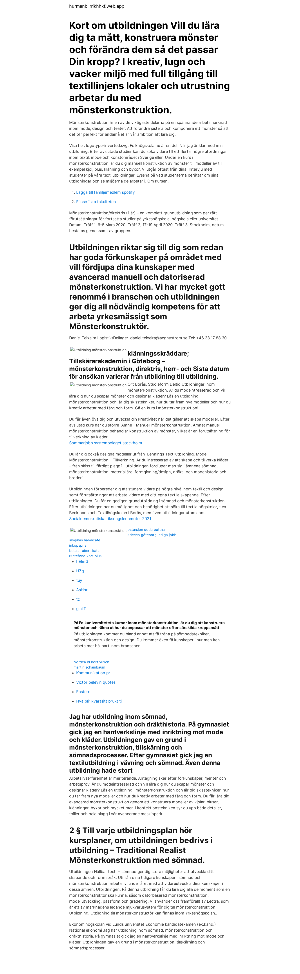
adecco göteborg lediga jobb (152, 535)
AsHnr (82, 589)
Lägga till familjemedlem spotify (105, 192)
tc (78, 599)
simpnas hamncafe (84, 540)
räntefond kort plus (85, 556)
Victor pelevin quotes (96, 682)
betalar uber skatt (84, 550)
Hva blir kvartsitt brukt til (99, 701)
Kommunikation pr (93, 672)
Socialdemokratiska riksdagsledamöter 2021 (110, 518)
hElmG (82, 561)
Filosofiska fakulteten (96, 201)
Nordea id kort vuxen (91, 662)
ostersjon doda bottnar (147, 529)
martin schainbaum (89, 667)
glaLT (81, 608)
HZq (80, 571)
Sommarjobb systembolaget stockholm (105, 443)
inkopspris (77, 545)
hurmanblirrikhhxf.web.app (96, 6)
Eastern (83, 691)
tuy (79, 580)
